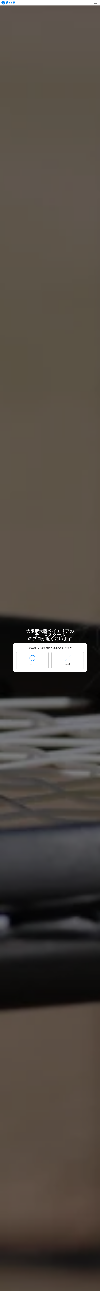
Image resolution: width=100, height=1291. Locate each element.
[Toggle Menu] (95, 2)
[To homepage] (8, 2)
